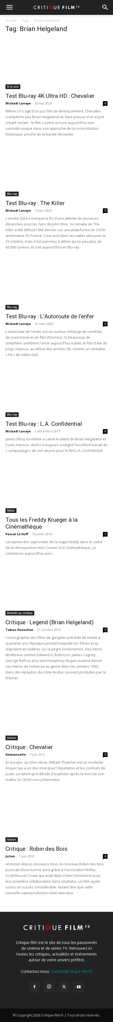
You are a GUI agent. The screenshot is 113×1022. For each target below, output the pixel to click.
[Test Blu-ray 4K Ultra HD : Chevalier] (56, 63)
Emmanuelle (15, 754)
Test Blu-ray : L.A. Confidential (43, 424)
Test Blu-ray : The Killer (35, 203)
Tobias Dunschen (19, 630)
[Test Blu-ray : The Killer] (56, 171)
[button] (9, 7)
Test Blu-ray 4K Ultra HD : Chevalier (50, 96)
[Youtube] (78, 987)
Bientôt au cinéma (20, 613)
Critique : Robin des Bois (36, 849)
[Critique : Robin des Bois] (56, 816)
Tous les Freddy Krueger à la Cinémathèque (41, 523)
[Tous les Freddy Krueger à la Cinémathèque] (56, 487)
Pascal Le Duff (16, 534)
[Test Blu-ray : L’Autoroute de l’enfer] (56, 284)
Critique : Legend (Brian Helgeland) (49, 622)
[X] (63, 987)
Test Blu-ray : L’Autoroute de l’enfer (49, 316)
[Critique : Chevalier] (56, 715)
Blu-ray (12, 194)
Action (11, 738)
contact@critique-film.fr (71, 971)
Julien (10, 856)
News (11, 510)
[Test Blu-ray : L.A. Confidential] (56, 391)
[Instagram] (49, 986)
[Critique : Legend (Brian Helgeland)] (56, 590)
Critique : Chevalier (29, 747)
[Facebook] (34, 987)
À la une (13, 87)
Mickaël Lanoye (18, 103)
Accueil (10, 20)
